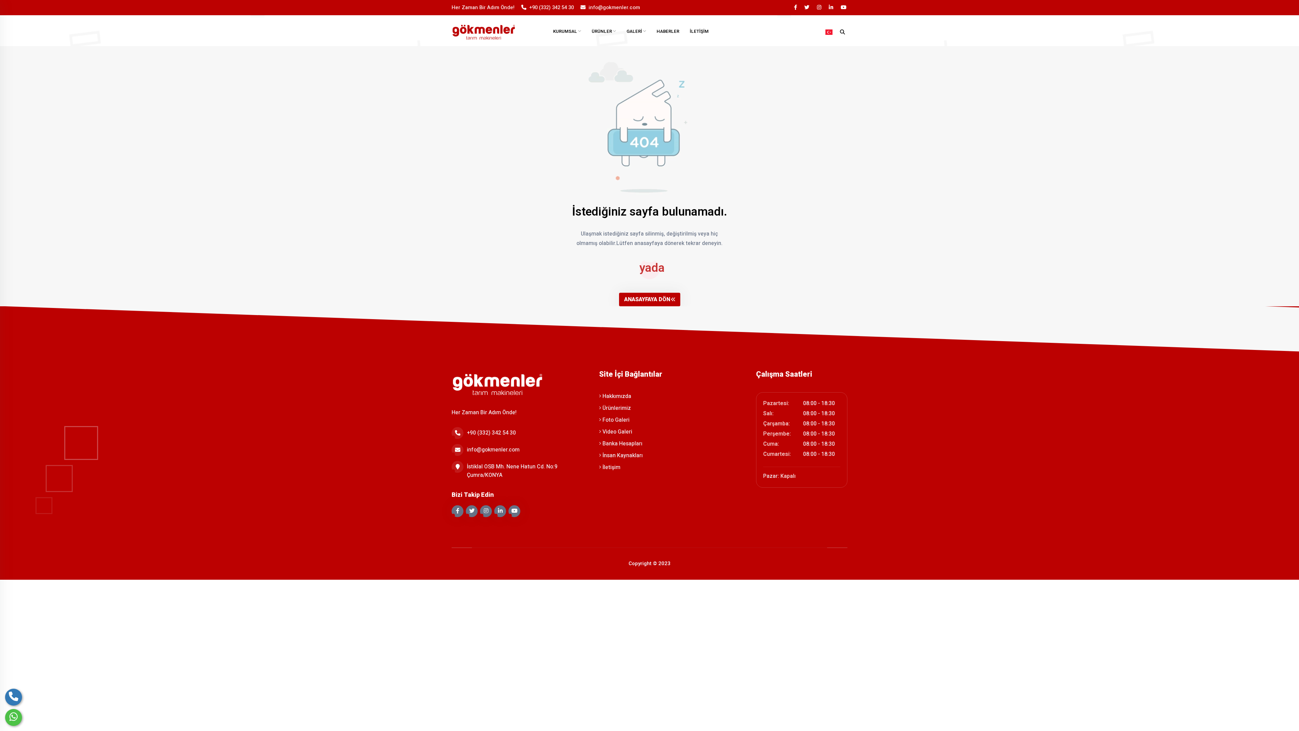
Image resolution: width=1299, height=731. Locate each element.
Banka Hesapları (621, 444)
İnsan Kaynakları (622, 455)
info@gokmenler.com (614, 7)
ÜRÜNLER (602, 31)
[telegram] (807, 7)
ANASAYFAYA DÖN (647, 299)
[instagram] (819, 7)
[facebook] (796, 7)
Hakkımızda (616, 396)
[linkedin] (831, 7)
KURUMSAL (565, 31)
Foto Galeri (615, 420)
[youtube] (844, 7)
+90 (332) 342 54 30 (551, 7)
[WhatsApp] (13, 717)
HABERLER (668, 31)
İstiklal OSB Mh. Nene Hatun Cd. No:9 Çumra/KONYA (512, 471)
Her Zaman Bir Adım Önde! (483, 7)
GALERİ (634, 31)
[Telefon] (13, 697)
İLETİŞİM (699, 31)
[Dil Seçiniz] (829, 32)
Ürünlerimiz (616, 408)
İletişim (610, 467)
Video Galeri (616, 432)
